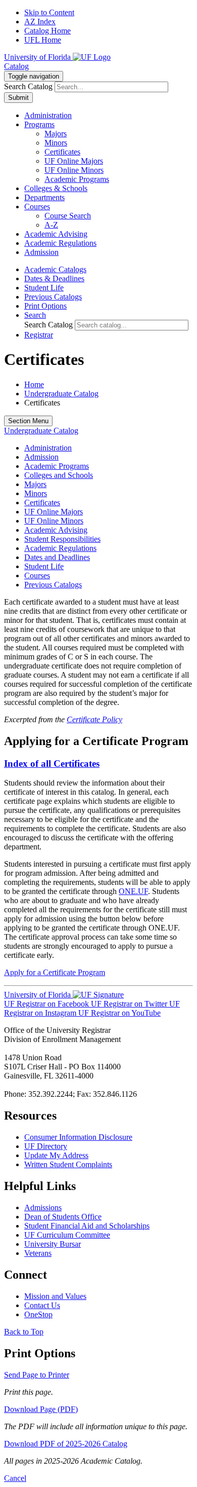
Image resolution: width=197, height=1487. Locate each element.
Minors (55, 142)
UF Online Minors (74, 170)
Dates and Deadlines (57, 557)
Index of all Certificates (52, 763)
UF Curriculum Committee (67, 1235)
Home (34, 384)
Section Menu (28, 421)
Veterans (38, 1253)
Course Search (67, 215)
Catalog (16, 66)
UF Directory (45, 1146)
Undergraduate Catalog (61, 393)
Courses (37, 575)
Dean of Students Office (63, 1216)
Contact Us (42, 1305)
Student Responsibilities (62, 539)
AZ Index (40, 21)
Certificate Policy (94, 719)
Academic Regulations (60, 548)
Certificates (62, 151)
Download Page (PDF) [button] (41, 1409)
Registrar (38, 334)
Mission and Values (55, 1296)
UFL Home (42, 39)
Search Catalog (28, 86)
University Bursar (52, 1244)
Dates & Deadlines (54, 278)
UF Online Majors (73, 161)
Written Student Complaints (68, 1164)
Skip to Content (49, 12)
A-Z (51, 224)
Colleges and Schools (58, 475)
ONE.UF (133, 891)
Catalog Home (47, 30)
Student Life (44, 287)
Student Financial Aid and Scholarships (87, 1225)
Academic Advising (55, 530)
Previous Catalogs (53, 296)
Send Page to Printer (36, 1374)
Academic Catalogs (55, 269)
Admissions (43, 1207)
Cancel (15, 1478)
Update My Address (56, 1155)
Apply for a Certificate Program (54, 972)
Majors (55, 133)
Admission (41, 457)
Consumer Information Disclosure (78, 1137)
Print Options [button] (45, 306)
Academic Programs (76, 179)
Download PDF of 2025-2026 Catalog (65, 1443)
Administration (48, 447)
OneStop (38, 1314)
